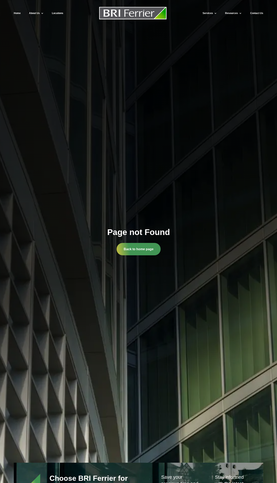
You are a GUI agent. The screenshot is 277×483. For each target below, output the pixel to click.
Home (17, 13)
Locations (57, 13)
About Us (34, 13)
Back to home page (139, 249)
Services (208, 13)
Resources (231, 13)
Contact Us (256, 13)
